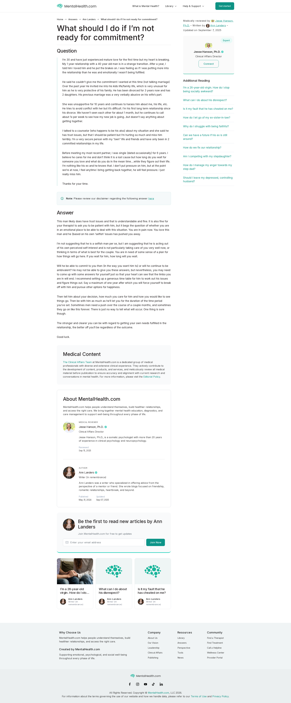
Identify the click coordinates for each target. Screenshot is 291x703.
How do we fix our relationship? (202, 147)
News (180, 657)
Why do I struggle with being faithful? (206, 126)
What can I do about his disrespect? (205, 100)
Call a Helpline (214, 647)
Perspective (183, 647)
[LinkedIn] (161, 684)
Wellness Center (215, 652)
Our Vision (153, 642)
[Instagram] (137, 684)
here (151, 198)
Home (60, 19)
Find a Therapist (215, 637)
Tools (180, 652)
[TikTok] (153, 684)
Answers (72, 19)
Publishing (153, 657)
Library (169, 6)
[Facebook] (130, 684)
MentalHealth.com (158, 692)
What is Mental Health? (145, 6)
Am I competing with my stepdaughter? (207, 156)
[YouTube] (145, 684)
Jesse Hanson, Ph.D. (91, 426)
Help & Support (192, 6)
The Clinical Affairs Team (77, 362)
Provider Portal (214, 657)
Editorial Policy (151, 376)
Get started (225, 6)
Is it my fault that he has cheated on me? (208, 108)
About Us (152, 637)
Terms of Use (199, 696)
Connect (209, 63)
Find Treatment (215, 642)
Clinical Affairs (155, 652)
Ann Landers (89, 19)
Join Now (155, 542)
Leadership (153, 647)
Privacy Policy (220, 696)
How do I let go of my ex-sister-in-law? (206, 117)
